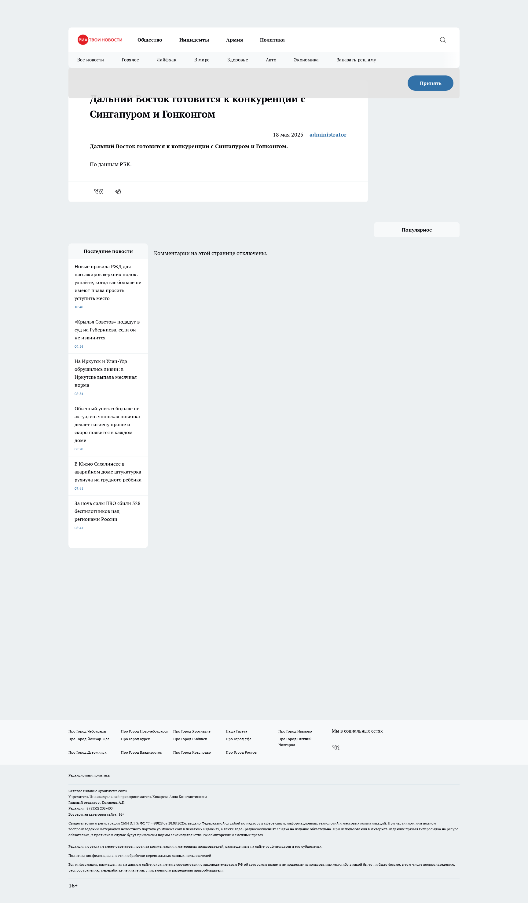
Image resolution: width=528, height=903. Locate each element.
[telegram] (120, 191)
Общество (150, 40)
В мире (202, 60)
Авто (271, 60)
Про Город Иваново (295, 731)
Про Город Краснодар (192, 752)
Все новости (90, 60)
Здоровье (237, 60)
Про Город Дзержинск (87, 752)
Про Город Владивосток (141, 752)
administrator (328, 134)
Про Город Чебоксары (87, 731)
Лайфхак (166, 60)
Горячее (130, 60)
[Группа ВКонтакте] (335, 747)
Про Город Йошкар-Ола (88, 739)
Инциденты (194, 40)
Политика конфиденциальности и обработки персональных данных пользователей (139, 855)
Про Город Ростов (241, 752)
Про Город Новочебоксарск (144, 731)
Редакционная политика (89, 775)
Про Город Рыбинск (190, 739)
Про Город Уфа (238, 739)
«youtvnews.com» (112, 790)
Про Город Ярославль (192, 731)
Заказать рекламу (356, 60)
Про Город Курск (135, 739)
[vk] (99, 191)
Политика (272, 40)
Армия (234, 40)
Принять (431, 83)
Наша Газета (236, 731)
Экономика (306, 60)
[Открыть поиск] (443, 40)
